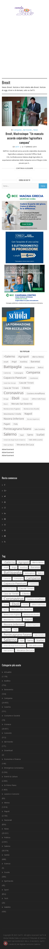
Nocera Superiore (33, 419)
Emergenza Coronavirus (14, 768)
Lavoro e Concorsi (11, 794)
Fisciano (25, 399)
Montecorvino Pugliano (12, 409)
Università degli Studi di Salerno (14, 440)
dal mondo (27, 130)
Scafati (40, 434)
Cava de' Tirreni (26, 383)
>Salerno (9, 356)
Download (8, 750)
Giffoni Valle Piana (38, 399)
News (35, 130)
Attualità (7, 672)
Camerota (7, 373)
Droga (6, 399)
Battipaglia (12, 366)
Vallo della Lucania (35, 440)
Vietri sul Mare (8, 445)
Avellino (23, 361)
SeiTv (17, 147)
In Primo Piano (10, 785)
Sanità (6, 855)
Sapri (22, 435)
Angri (14, 361)
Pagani (7, 423)
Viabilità (7, 907)
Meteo (7, 802)
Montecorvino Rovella (31, 409)
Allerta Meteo (38, 357)
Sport (6, 889)
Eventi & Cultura (10, 776)
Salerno (10, 434)
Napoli (28, 413)
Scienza (7, 863)
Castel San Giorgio (10, 383)
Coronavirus (13, 393)
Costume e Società (12, 715)
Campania (17, 130)
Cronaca (7, 724)
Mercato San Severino (21, 403)
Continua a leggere (24, 168)
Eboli (15, 398)
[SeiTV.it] (25, 8)
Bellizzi (40, 367)
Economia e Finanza (12, 759)
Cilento (26, 387)
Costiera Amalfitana (36, 393)
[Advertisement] (24, 50)
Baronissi (35, 361)
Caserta (7, 707)
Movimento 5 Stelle (12, 414)
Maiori (6, 404)
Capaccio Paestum (15, 377)
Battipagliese (30, 367)
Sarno (30, 434)
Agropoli (23, 356)
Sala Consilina (40, 429)
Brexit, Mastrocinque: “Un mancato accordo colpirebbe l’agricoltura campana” (24, 138)
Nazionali (8, 820)
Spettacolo (8, 881)
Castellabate (34, 378)
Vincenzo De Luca (25, 444)
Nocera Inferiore (14, 418)
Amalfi (6, 362)
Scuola (7, 872)
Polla (16, 424)
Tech (6, 898)
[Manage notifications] (6, 943)
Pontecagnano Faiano (17, 429)
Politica (7, 837)
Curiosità (7, 733)
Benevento (8, 689)
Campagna (18, 373)
